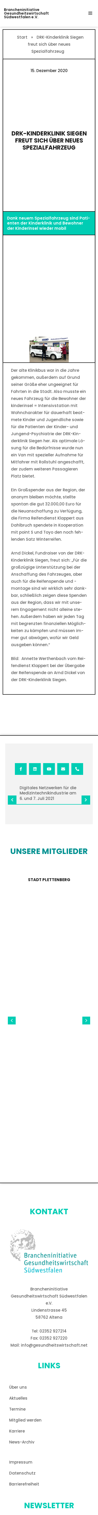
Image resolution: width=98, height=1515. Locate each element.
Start (22, 37)
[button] (90, 13)
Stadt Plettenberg (49, 879)
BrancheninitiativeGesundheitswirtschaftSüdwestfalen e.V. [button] (26, 13)
